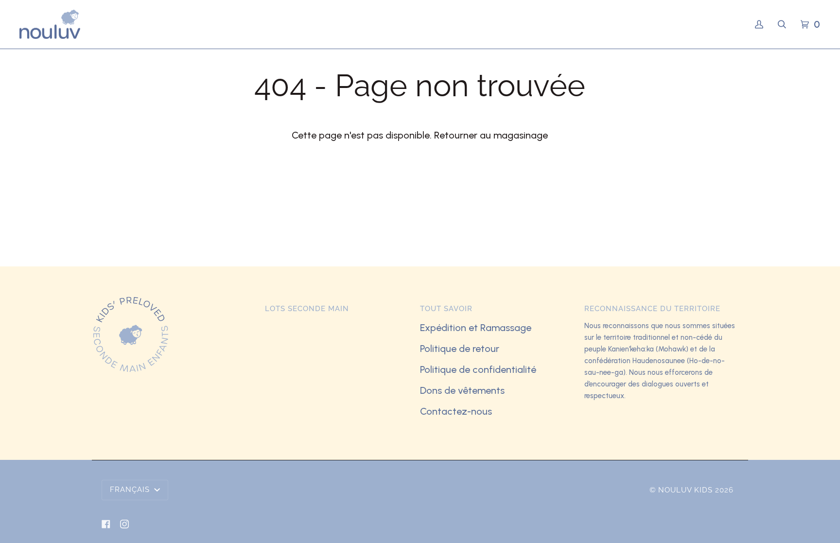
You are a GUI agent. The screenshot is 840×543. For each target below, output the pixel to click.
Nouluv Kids (685, 490)
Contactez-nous (456, 411)
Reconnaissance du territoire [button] (652, 308)
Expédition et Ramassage (475, 327)
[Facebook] (106, 524)
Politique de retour (459, 348)
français (131, 489)
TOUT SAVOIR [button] (446, 308)
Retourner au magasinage (491, 135)
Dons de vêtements (462, 390)
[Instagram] (124, 524)
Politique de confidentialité (478, 369)
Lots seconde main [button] (307, 308)
